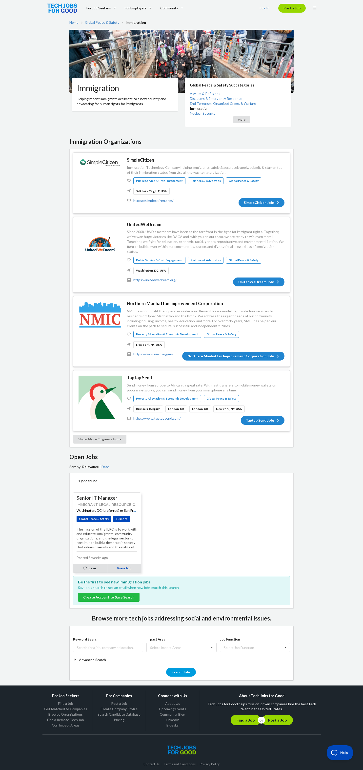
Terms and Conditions (180, 764)
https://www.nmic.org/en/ (153, 354)
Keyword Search (86, 639)
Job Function (230, 639)
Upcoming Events (172, 709)
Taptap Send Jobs (260, 420)
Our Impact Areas (66, 725)
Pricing (119, 720)
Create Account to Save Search (108, 597)
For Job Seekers (98, 8)
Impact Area (155, 639)
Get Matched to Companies (65, 709)
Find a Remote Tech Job (65, 720)
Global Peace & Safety (102, 22)
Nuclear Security (202, 113)
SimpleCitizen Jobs (259, 202)
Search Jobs (181, 672)
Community (169, 8)
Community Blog (172, 714)
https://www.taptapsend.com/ (157, 418)
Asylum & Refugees (205, 93)
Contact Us (151, 764)
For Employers (135, 8)
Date (105, 467)
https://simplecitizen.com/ (153, 200)
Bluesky (172, 725)
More (241, 119)
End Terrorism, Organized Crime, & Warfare (223, 103)
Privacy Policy (210, 764)
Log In (264, 8)
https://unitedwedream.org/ (155, 280)
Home (74, 22)
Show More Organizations (99, 439)
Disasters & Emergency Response (216, 98)
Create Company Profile (119, 709)
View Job (124, 568)
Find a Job (65, 704)
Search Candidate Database (119, 714)
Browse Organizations (65, 714)
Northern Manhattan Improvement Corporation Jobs (231, 356)
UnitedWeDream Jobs (256, 282)
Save (92, 568)
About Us (172, 704)
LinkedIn (172, 720)
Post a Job (292, 8)
